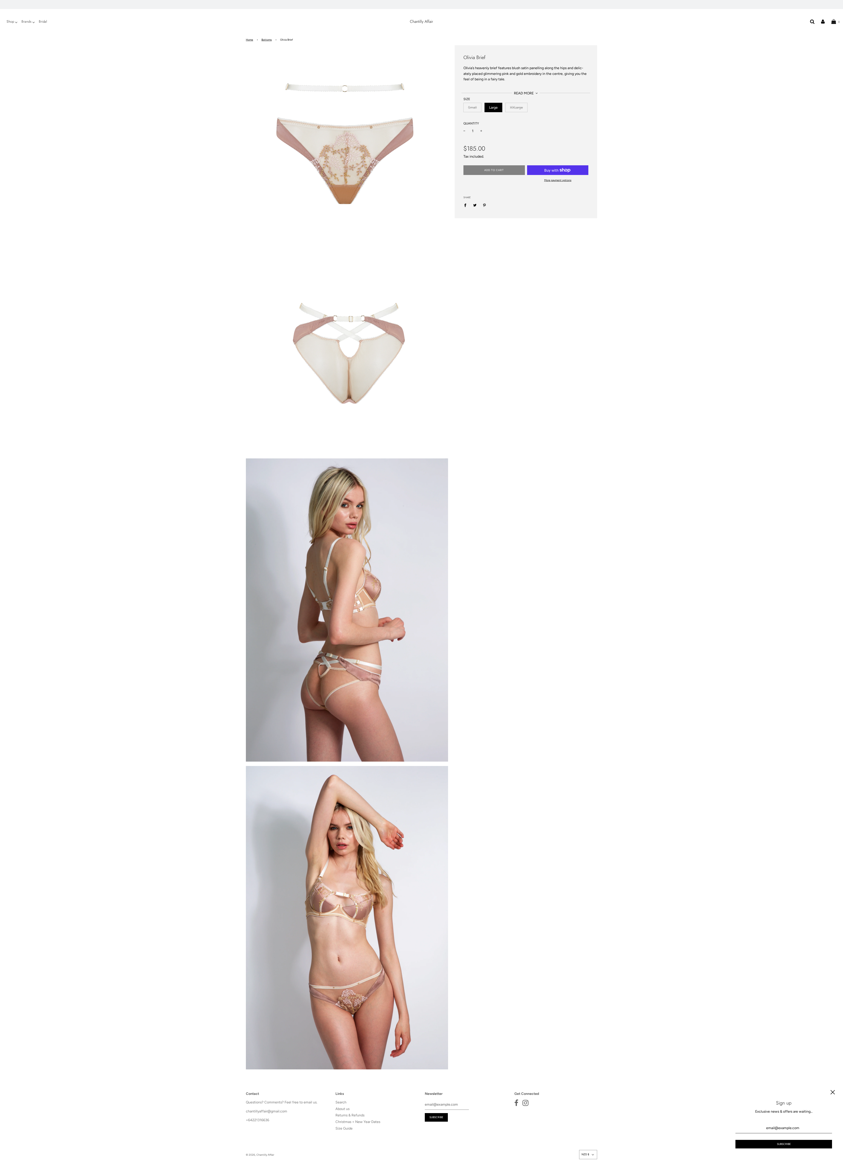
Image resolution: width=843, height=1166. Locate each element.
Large (493, 107)
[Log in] (823, 21)
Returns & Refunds (349, 1115)
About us (342, 1109)
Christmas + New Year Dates (357, 1122)
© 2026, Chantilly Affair (260, 1154)
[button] (588, 1154)
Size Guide (344, 1128)
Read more (524, 93)
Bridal (43, 21)
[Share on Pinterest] (484, 205)
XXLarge (516, 107)
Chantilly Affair (421, 21)
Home (249, 39)
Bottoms (266, 39)
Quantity (471, 123)
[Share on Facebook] (466, 205)
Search (340, 1102)
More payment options (557, 180)
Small (472, 107)
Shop (10, 21)
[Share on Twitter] (474, 205)
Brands (26, 21)
